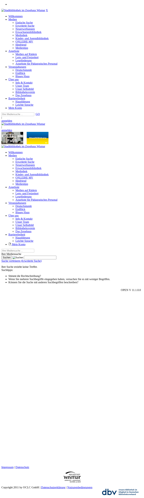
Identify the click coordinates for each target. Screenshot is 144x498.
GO (38, 114)
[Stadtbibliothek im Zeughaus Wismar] (23, 10)
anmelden (6, 120)
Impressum (7, 467)
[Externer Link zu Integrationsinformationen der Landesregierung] (37, 143)
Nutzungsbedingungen (79, 487)
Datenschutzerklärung (53, 487)
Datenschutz (22, 467)
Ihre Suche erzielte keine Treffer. (19, 266)
